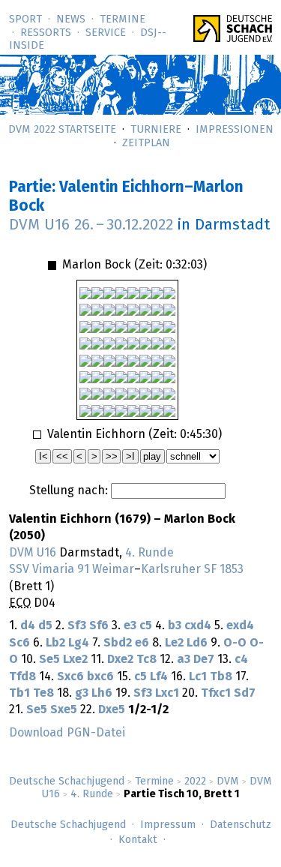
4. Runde (91, 794)
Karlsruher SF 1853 (192, 569)
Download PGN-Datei (67, 733)
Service (105, 33)
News (70, 19)
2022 (195, 781)
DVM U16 (32, 553)
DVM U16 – (91, 225)
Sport (25, 19)
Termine (122, 19)
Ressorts (45, 33)
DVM (228, 781)
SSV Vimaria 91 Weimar (71, 569)
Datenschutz (240, 825)
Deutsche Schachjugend (66, 781)
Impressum (168, 825)
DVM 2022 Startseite (62, 129)
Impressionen (235, 129)
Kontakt (137, 840)
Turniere (155, 129)
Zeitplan (146, 143)
